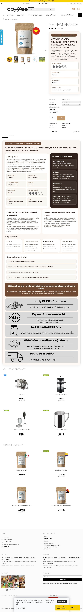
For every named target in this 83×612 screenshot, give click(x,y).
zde (17, 604)
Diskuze (11, 136)
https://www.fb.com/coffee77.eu (12, 544)
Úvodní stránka (3, 15)
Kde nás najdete (48, 538)
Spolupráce (46, 540)
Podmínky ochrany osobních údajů (52, 545)
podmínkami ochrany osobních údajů (68, 583)
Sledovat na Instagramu (14, 590)
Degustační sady (67, 15)
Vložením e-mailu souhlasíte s (60, 583)
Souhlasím (61, 601)
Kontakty (46, 541)
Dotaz (55, 131)
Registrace (79, 3)
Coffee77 (64, 125)
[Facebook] (2, 3)
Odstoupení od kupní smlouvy (51, 547)
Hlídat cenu (77, 131)
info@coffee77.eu (8, 539)
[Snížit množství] (52, 118)
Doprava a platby (48, 548)
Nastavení (21, 608)
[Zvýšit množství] (52, 116)
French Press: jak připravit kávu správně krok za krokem (18, 566)
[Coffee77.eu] (20, 9)
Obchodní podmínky (48, 543)
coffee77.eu (6, 546)
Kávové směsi (51, 15)
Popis (5, 136)
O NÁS (45, 536)
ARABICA (10, 15)
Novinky (4, 555)
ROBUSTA (20, 15)
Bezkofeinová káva (35, 15)
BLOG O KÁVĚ (46, 555)
